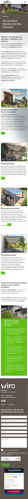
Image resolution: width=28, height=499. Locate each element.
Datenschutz (11, 404)
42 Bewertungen (9, 474)
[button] (2, 496)
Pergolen (3, 289)
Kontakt (9, 297)
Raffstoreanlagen (12, 289)
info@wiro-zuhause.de (10, 397)
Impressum (3, 404)
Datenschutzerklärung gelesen (12, 450)
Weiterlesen (7, 487)
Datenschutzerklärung (8, 454)
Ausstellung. (22, 301)
